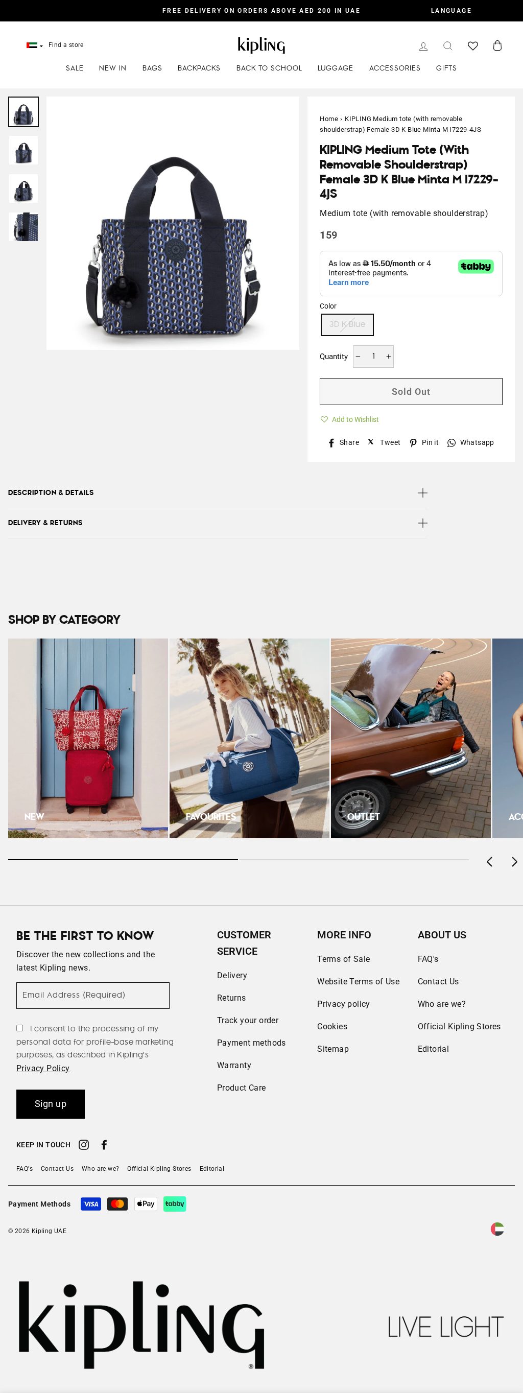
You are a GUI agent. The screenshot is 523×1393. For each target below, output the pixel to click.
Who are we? (442, 1004)
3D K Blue (347, 324)
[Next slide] (514, 860)
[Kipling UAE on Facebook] (104, 1146)
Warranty (234, 1065)
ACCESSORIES (395, 68)
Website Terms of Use (358, 981)
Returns (231, 998)
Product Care (241, 1088)
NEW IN (113, 68)
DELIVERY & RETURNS (45, 523)
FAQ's (428, 959)
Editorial (433, 1049)
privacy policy (43, 1068)
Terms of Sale (343, 959)
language (451, 10)
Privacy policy (343, 1004)
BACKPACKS (199, 68)
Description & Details (51, 493)
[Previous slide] (490, 860)
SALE (75, 68)
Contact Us (438, 981)
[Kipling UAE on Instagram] (84, 1146)
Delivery (232, 975)
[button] (349, 418)
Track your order (247, 1020)
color (328, 306)
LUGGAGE (335, 68)
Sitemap (333, 1049)
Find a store (66, 45)
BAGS (152, 68)
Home (329, 119)
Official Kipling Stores (459, 1026)
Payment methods (251, 1043)
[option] (261, 10)
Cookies (332, 1026)
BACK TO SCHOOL (269, 68)
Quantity (334, 356)
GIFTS (446, 68)
